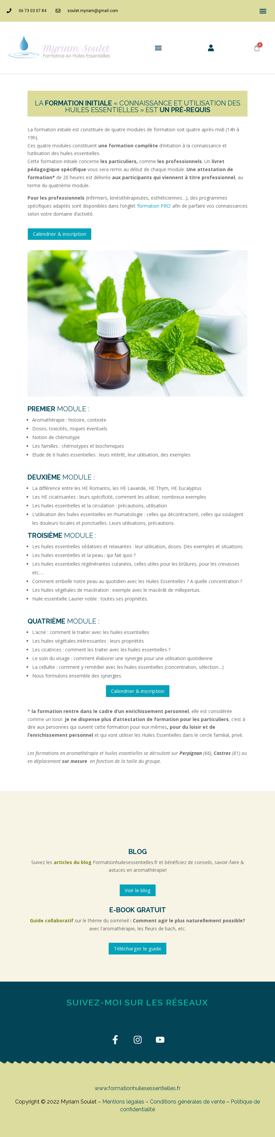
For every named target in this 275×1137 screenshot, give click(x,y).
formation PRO (154, 206)
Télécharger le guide (137, 948)
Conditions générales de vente (187, 1101)
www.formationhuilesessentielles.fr (137, 1088)
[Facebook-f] (115, 1039)
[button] (262, 10)
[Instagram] (137, 1039)
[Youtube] (160, 1039)
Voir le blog (138, 890)
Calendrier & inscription (59, 233)
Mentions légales (123, 1101)
